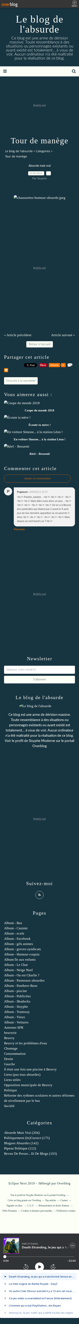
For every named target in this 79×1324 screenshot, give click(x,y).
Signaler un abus (14, 1205)
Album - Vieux (14, 1017)
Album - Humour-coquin (22, 954)
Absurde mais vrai (40, 165)
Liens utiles (12, 1080)
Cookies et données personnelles (36, 1210)
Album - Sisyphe (16, 1007)
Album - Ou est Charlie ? (22, 975)
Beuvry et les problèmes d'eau (25, 1043)
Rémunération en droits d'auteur (54, 1205)
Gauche (9, 1064)
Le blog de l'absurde (39, 24)
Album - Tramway (17, 1012)
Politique (10, 1090)
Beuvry (9, 1038)
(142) (21, 1143)
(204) (22, 1133)
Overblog (63, 1183)
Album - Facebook (17, 939)
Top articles (50, 1200)
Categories (43, 151)
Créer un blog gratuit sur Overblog (24, 1200)
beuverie (10, 1033)
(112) (20, 1148)
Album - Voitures (16, 1022)
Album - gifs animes (18, 944)
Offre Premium (9, 1210)
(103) (30, 1154)
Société (9, 1106)
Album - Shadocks (17, 1001)
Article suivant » (63, 335)
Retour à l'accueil (39, 344)
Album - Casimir (16, 928)
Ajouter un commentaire (37, 478)
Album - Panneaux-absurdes (24, 980)
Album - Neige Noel (18, 970)
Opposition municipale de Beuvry (28, 1085)
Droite (8, 1059)
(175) (27, 1138)
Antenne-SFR (13, 1027)
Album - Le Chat (16, 965)
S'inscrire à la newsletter (21, 380)
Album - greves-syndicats (22, 949)
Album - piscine (15, 991)
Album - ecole (14, 933)
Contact (64, 1200)
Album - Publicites (17, 996)
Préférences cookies (66, 1210)
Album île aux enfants (20, 959)
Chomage (11, 1048)
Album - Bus (13, 923)
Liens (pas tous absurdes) (22, 1074)
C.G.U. (30, 1205)
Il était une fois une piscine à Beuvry (30, 1069)
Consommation (15, 1054)
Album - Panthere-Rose (20, 986)
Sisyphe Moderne (42, 741)
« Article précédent (17, 335)
